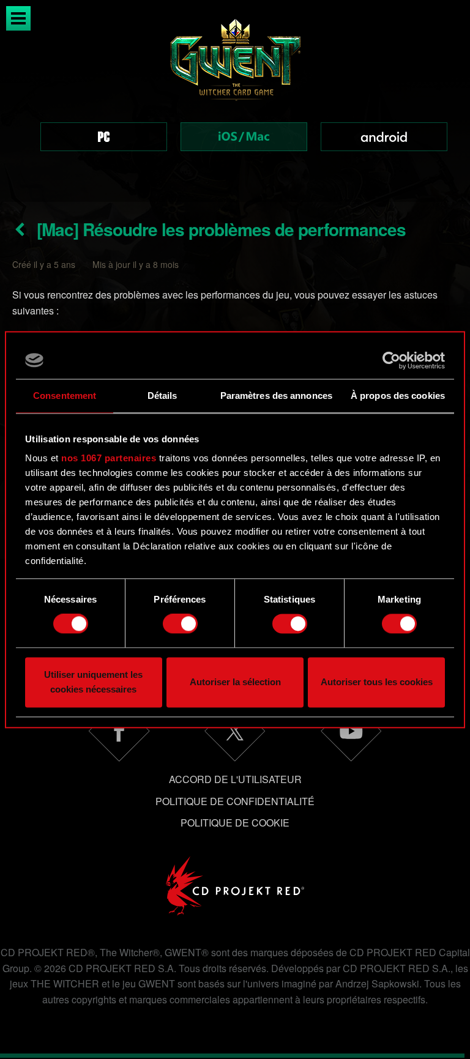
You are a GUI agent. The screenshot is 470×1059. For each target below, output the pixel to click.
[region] (235, 101)
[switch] (180, 624)
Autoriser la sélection (235, 682)
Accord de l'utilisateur (235, 779)
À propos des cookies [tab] (398, 395)
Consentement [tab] (64, 395)
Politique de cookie (235, 823)
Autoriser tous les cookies (377, 682)
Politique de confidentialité (235, 801)
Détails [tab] (162, 395)
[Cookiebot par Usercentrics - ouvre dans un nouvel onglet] (391, 360)
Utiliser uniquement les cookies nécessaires (93, 681)
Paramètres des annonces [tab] (276, 395)
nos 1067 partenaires (108, 458)
